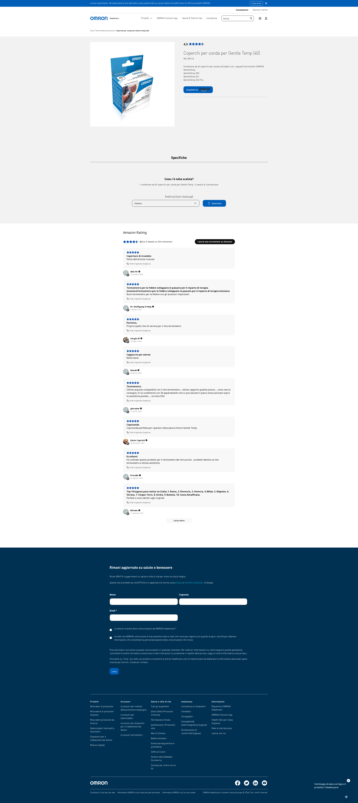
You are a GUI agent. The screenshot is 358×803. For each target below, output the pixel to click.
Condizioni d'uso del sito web (102, 793)
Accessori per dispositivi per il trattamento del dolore (132, 726)
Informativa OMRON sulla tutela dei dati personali (138, 793)
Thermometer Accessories (105, 31)
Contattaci (186, 712)
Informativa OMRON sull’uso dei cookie (178, 793)
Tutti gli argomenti (160, 706)
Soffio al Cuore (158, 752)
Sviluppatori (187, 717)
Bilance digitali (97, 745)
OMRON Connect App (222, 715)
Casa (92, 31)
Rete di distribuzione (222, 728)
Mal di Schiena (158, 733)
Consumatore (242, 10)
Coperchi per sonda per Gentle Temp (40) (132, 31)
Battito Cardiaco (159, 738)
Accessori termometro (132, 735)
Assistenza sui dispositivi (193, 706)
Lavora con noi (219, 733)
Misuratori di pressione (101, 706)
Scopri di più (256, 3)
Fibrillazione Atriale (160, 720)
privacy (178, 583)
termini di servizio (194, 583)
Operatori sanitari (260, 10)
